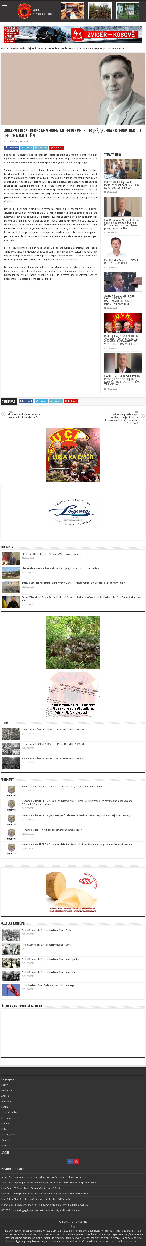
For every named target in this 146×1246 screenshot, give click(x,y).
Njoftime (5, 1145)
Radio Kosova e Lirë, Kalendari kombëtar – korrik (46, 944)
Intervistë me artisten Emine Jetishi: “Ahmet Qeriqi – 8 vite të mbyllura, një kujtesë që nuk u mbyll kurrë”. (74, 582)
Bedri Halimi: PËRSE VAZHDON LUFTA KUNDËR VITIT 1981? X (52, 758)
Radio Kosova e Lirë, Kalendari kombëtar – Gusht (46, 930)
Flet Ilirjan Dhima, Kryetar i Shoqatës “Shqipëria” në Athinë (51, 554)
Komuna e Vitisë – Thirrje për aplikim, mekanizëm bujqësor (52, 829)
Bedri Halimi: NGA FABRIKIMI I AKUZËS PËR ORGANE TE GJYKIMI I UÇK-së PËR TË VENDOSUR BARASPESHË (122, 340)
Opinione (6, 1140)
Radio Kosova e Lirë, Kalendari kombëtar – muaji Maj (48, 972)
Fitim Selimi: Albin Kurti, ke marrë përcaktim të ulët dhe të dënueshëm (36, 1199)
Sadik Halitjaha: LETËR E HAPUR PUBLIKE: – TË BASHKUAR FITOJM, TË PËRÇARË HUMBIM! (119, 299)
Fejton (4, 1129)
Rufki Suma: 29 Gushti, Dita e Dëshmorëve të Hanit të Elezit (30, 1188)
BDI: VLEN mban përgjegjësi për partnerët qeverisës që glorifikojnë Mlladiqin (40, 1210)
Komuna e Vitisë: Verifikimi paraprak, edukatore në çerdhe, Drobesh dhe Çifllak (62, 786)
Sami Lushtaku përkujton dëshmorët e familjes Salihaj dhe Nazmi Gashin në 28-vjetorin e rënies (49, 1182)
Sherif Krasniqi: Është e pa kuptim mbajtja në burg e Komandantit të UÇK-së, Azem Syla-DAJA (121, 417)
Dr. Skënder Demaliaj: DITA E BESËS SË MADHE (121, 262)
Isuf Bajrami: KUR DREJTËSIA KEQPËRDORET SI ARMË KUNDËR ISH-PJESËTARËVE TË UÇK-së (122, 380)
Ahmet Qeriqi (8, 1134)
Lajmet (4, 1084)
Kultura (5, 1107)
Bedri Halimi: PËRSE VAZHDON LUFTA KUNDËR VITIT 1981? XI (53, 744)
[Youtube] (76, 1161)
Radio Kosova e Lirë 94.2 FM (73, 1222)
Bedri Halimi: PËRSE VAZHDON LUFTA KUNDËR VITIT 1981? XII (53, 729)
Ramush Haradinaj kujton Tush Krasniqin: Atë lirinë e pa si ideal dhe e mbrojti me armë (44, 1193)
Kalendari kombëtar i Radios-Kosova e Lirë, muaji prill (49, 985)
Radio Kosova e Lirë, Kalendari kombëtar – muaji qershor (51, 959)
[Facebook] (70, 1161)
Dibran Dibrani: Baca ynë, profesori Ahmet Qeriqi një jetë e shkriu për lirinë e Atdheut (44, 1204)
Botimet (5, 1123)
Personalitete (8, 1118)
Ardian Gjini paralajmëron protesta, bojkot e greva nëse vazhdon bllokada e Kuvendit (44, 1177)
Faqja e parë (7, 1079)
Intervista (6, 1101)
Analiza (14, 48)
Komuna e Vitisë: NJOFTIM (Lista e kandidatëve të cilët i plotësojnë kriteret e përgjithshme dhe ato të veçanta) (77, 844)
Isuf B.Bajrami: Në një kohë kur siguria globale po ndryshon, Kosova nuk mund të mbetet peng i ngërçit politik (122, 224)
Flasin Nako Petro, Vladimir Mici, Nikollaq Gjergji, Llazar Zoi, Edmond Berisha (60, 568)
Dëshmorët (7, 1090)
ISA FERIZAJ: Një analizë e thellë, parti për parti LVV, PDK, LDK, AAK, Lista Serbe (122, 185)
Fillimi (6, 48)
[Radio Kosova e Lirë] (73, 11)
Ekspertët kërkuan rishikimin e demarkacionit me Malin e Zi (24, 415)
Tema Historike (9, 1112)
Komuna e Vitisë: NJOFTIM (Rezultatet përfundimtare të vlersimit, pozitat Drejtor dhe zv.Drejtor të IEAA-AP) (76, 815)
